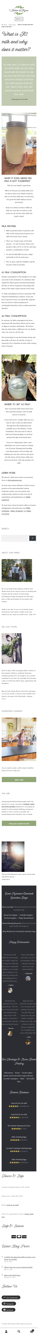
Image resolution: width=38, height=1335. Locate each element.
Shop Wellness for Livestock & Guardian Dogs (19, 931)
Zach (29, 1036)
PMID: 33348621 (16, 510)
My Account (6, 1331)
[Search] (32, 538)
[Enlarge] (29, 562)
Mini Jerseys (12, 24)
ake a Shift (19, 779)
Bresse (17, 1072)
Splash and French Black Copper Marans (18, 1075)
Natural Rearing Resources (11, 922)
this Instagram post (15, 479)
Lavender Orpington (10, 1078)
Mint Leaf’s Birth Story (12, 1274)
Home (5, 24)
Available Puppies (26, 914)
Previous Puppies (10, 917)
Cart (29, 1330)
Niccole (11, 1027)
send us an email (13, 1204)
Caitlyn (11, 984)
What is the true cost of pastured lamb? (18, 1266)
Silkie (22, 1078)
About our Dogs (7, 906)
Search (19, 1331)
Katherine (29, 973)
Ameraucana (8, 1072)
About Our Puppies (10, 914)
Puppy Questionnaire (26, 917)
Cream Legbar (27, 1072)
